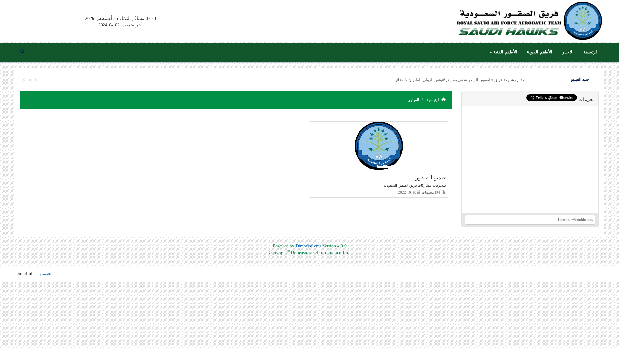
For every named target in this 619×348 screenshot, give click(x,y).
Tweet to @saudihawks (575, 219)
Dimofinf (24, 273)
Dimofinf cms (308, 246)
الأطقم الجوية (539, 52)
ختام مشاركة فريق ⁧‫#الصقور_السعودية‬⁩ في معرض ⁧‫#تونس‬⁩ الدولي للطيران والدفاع (460, 80)
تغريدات (586, 99)
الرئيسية (591, 52)
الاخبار (568, 52)
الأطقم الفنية (504, 52)
